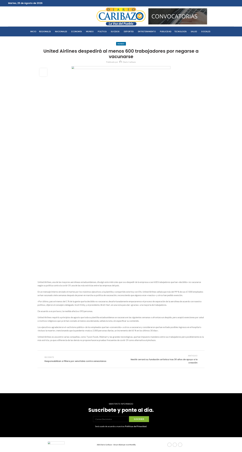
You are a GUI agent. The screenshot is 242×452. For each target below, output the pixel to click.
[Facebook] (117, 3)
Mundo (121, 44)
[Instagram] (124, 3)
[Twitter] (121, 3)
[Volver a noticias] (121, 359)
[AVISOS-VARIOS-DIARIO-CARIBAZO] (177, 16)
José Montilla (131, 445)
